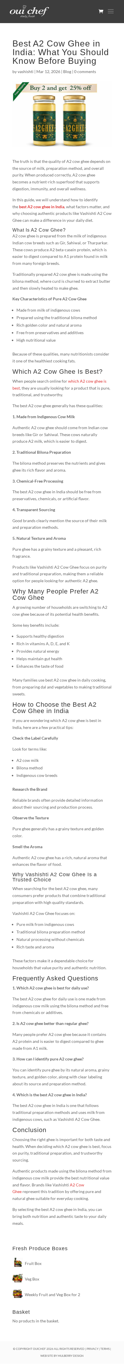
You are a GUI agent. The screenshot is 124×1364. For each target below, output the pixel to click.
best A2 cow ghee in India (41, 206)
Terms (105, 1348)
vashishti (25, 71)
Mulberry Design (71, 1355)
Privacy (92, 1348)
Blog (67, 71)
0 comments (85, 71)
